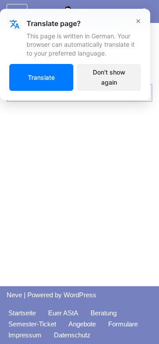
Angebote (82, 324)
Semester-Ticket (32, 324)
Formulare (123, 324)
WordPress (80, 295)
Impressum (25, 335)
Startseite (22, 313)
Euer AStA (63, 313)
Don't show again (109, 77)
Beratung (104, 313)
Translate (41, 77)
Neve (14, 295)
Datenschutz (72, 335)
